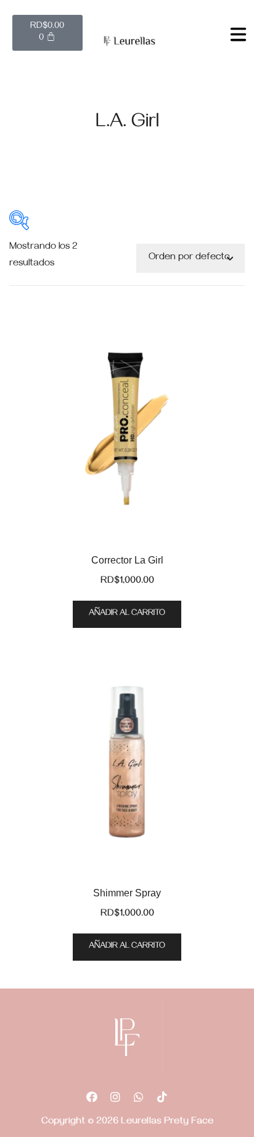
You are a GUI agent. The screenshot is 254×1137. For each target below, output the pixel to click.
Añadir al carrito (127, 614)
